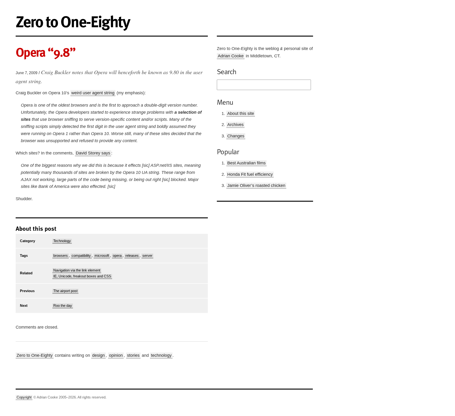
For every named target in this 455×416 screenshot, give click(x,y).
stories (133, 355)
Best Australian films (246, 163)
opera (117, 256)
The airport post (65, 291)
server (147, 256)
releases (132, 256)
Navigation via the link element (76, 270)
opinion (116, 355)
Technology (62, 241)
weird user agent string (92, 92)
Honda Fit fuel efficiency (250, 174)
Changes (235, 136)
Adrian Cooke (231, 56)
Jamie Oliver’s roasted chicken (256, 185)
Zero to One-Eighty (35, 355)
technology (161, 355)
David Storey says (93, 153)
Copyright (24, 397)
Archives (235, 124)
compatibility (81, 256)
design (98, 355)
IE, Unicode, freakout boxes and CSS (82, 276)
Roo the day (62, 305)
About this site (240, 113)
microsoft (102, 256)
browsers (60, 256)
